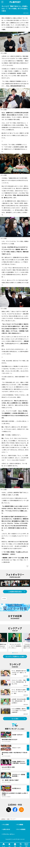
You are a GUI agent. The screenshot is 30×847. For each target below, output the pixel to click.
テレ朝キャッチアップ (21, 552)
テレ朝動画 (20, 824)
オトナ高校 (21, 557)
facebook (15, 809)
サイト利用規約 (21, 829)
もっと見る (15, 719)
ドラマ (4, 598)
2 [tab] (14, 652)
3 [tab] (15, 652)
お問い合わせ (6, 829)
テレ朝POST (15, 2)
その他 (8, 819)
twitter (8, 809)
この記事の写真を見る (15, 592)
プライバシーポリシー (9, 834)
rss (21, 809)
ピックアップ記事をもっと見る (15, 656)
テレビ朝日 (6, 824)
